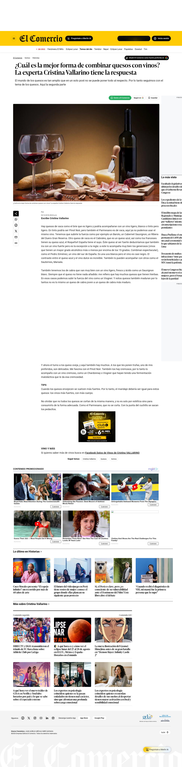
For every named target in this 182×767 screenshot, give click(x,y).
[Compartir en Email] (16, 237)
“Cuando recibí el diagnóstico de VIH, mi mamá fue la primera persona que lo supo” (153, 589)
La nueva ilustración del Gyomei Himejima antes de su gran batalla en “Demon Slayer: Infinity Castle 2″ (112, 650)
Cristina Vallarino (89, 459)
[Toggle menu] (14, 38)
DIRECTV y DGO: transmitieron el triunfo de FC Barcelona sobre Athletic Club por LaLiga (31, 649)
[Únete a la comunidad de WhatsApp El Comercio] (120, 98)
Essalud (138, 49)
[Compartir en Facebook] (16, 225)
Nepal (105, 49)
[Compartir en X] (16, 231)
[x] (28, 718)
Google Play (99, 718)
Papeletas (128, 49)
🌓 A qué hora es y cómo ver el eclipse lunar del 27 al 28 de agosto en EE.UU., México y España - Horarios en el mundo (72, 650)
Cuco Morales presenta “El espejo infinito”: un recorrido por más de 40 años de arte (30, 589)
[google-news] (53, 718)
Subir (163, 732)
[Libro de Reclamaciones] (165, 718)
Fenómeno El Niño (56, 49)
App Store (84, 718)
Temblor (97, 49)
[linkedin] (47, 718)
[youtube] (40, 718)
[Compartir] (16, 213)
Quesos (103, 459)
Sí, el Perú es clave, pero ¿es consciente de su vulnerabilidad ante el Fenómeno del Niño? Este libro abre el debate (112, 591)
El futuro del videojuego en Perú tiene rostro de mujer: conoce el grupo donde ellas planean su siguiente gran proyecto (71, 591)
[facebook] (22, 718)
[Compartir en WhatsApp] (16, 219)
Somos (114, 459)
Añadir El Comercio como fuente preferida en (146, 58)
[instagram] (34, 718)
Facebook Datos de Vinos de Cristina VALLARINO (112, 452)
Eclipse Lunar (72, 49)
